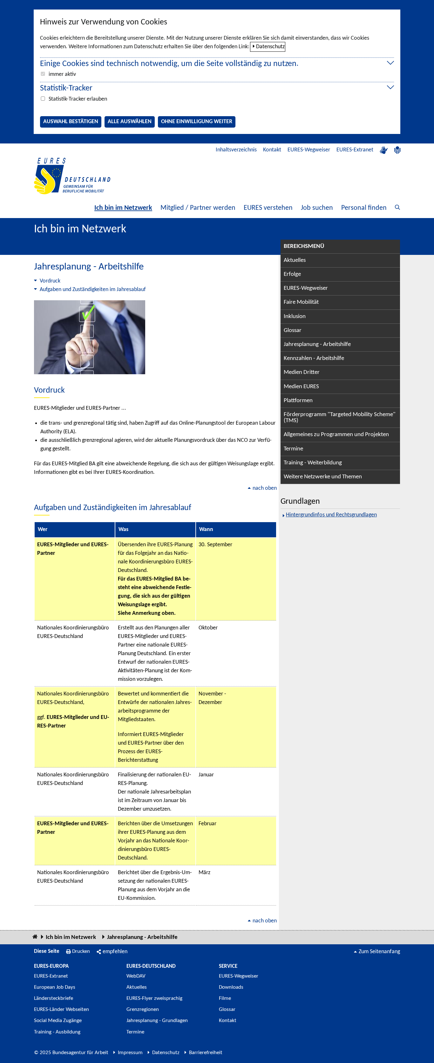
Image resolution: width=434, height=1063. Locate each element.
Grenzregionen (142, 1009)
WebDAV (136, 976)
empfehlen (115, 952)
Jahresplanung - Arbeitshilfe (317, 345)
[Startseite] (34, 937)
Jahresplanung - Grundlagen (157, 1020)
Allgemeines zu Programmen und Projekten (336, 435)
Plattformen (298, 401)
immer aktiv (62, 74)
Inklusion (295, 317)
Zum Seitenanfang (379, 952)
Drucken (81, 951)
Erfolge (292, 274)
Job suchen (317, 208)
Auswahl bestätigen (70, 122)
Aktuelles (295, 260)
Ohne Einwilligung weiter (196, 122)
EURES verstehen (268, 208)
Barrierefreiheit (205, 1052)
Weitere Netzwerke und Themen (323, 477)
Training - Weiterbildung (313, 463)
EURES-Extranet (354, 150)
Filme (225, 998)
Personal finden (364, 208)
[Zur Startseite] (72, 176)
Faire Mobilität (301, 302)
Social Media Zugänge (58, 1020)
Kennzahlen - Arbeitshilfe (314, 358)
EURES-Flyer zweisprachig (154, 998)
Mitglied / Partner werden (197, 208)
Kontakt (272, 150)
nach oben (265, 488)
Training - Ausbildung (57, 1032)
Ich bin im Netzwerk (123, 208)
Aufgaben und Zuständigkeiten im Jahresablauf (93, 290)
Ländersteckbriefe (53, 998)
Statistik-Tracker (66, 88)
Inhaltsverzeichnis (236, 150)
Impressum (130, 1052)
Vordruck (50, 281)
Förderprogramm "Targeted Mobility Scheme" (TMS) (340, 418)
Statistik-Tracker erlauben (78, 99)
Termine (293, 449)
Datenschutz (270, 47)
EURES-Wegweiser (309, 150)
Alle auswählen (130, 122)
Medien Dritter (302, 372)
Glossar (293, 331)
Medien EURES (301, 387)
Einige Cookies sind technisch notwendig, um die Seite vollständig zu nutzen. (169, 64)
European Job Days (54, 987)
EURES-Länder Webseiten (61, 1009)
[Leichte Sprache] (397, 150)
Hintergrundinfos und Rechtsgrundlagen (331, 515)
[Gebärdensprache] (383, 150)
